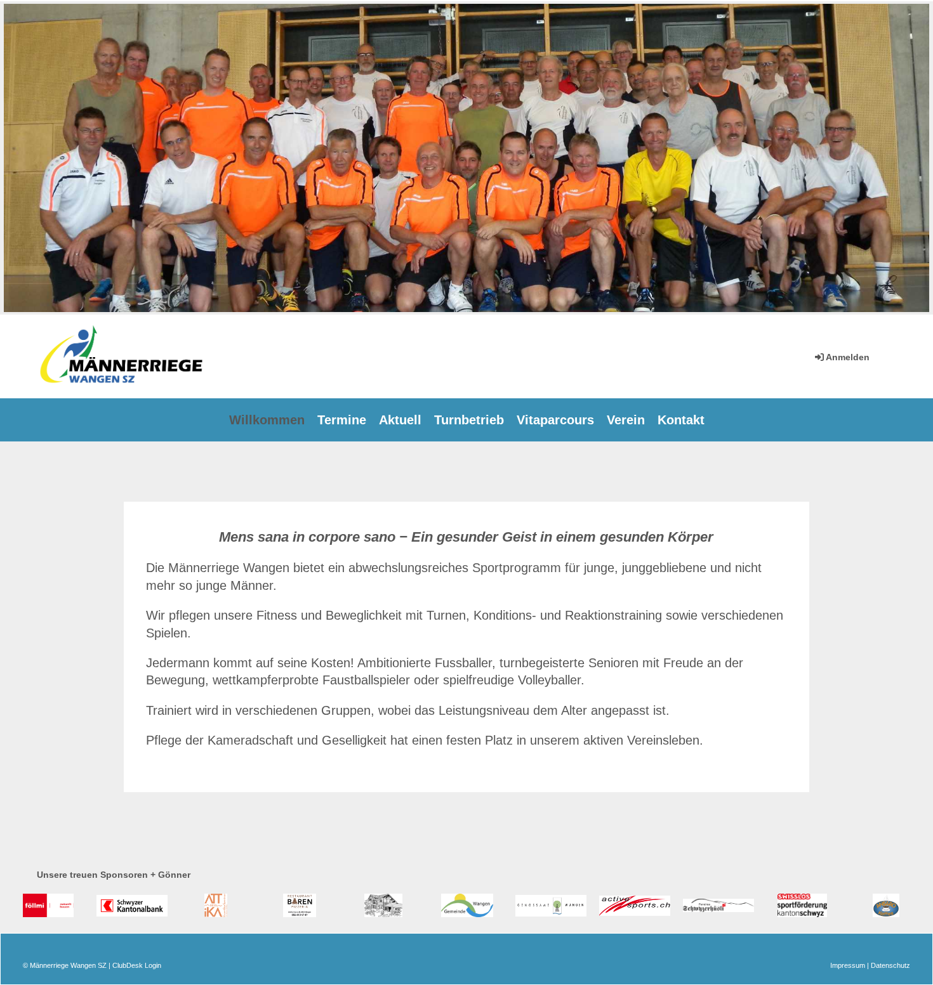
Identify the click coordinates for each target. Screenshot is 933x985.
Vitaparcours (555, 420)
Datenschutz (890, 965)
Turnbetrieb (469, 420)
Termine (341, 420)
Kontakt (681, 420)
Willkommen (267, 420)
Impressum (847, 965)
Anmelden (848, 357)
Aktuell (400, 420)
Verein (626, 420)
